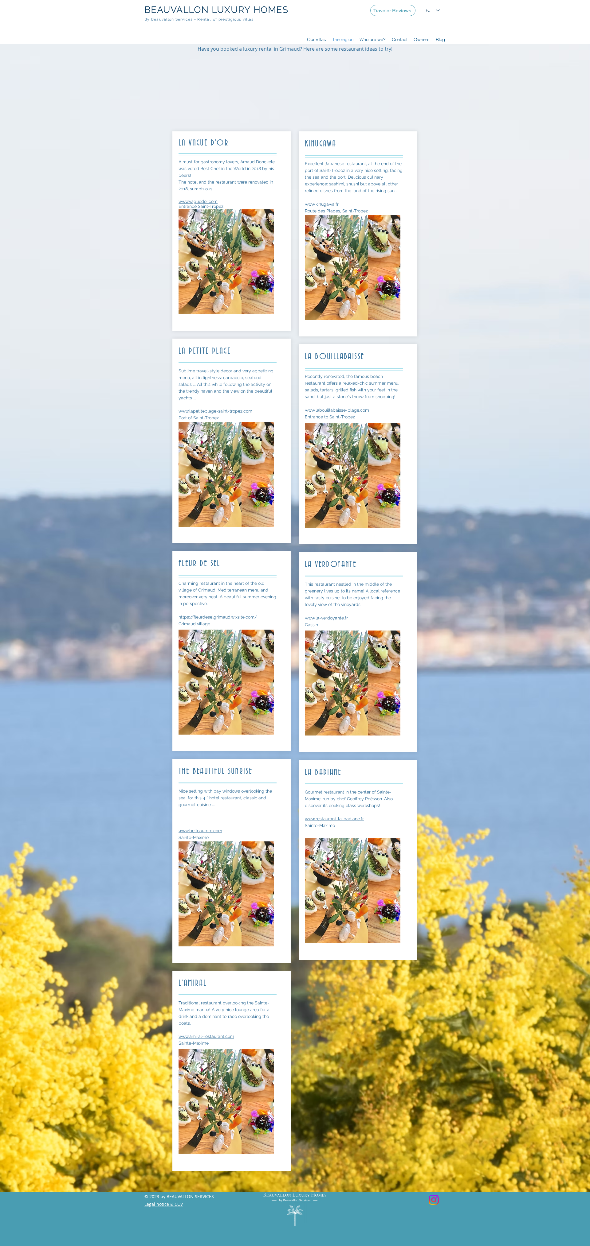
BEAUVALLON (176, 9)
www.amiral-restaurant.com (206, 1036)
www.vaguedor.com (198, 201)
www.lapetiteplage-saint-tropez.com (215, 411)
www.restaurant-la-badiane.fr (334, 818)
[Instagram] (433, 1199)
